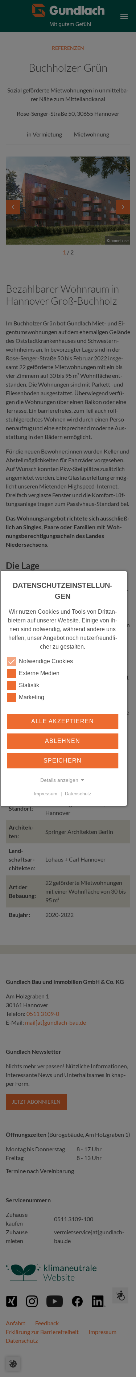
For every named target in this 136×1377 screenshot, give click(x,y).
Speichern (63, 760)
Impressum (45, 793)
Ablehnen (62, 741)
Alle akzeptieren (62, 721)
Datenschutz (78, 793)
